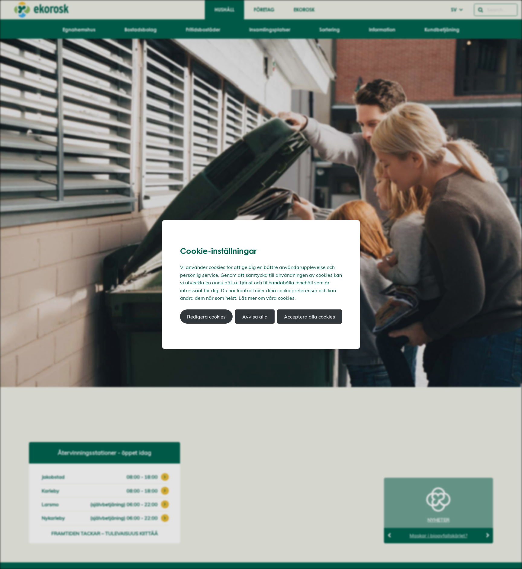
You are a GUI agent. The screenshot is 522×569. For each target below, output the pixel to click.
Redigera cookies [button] (206, 317)
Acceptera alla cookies (309, 317)
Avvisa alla (255, 317)
